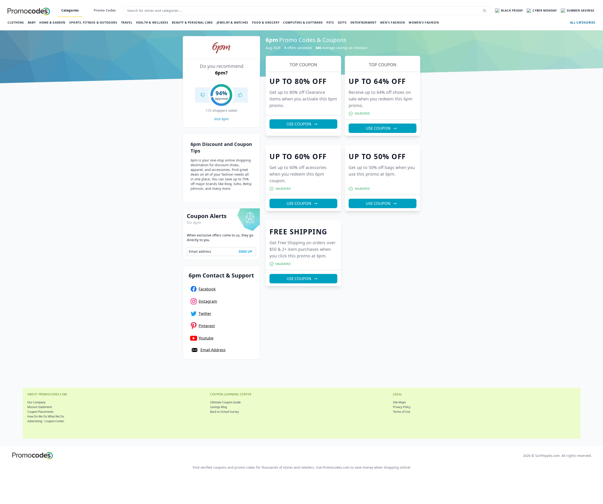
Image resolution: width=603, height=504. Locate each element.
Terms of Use (401, 412)
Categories (70, 10)
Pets (330, 23)
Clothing (16, 23)
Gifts (342, 23)
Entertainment (363, 23)
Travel (127, 23)
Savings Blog (218, 407)
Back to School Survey (224, 412)
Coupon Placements (40, 412)
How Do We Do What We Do (45, 416)
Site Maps (399, 402)
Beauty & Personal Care (192, 23)
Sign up (245, 251)
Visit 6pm (221, 119)
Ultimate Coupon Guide (225, 402)
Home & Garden (52, 23)
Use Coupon (299, 124)
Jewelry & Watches (232, 23)
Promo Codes (105, 10)
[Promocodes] (29, 11)
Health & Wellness (152, 23)
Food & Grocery (265, 23)
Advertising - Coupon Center (45, 421)
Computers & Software (303, 23)
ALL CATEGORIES (582, 23)
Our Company (36, 402)
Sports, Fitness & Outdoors (93, 23)
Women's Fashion (424, 23)
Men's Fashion (392, 23)
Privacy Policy (402, 407)
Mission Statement (39, 407)
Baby (32, 23)
